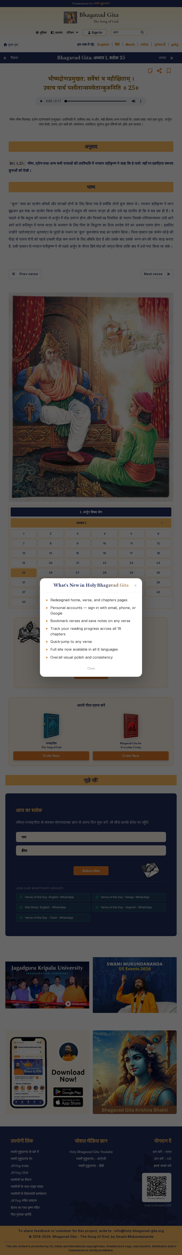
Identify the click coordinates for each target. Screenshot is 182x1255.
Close (91, 668)
